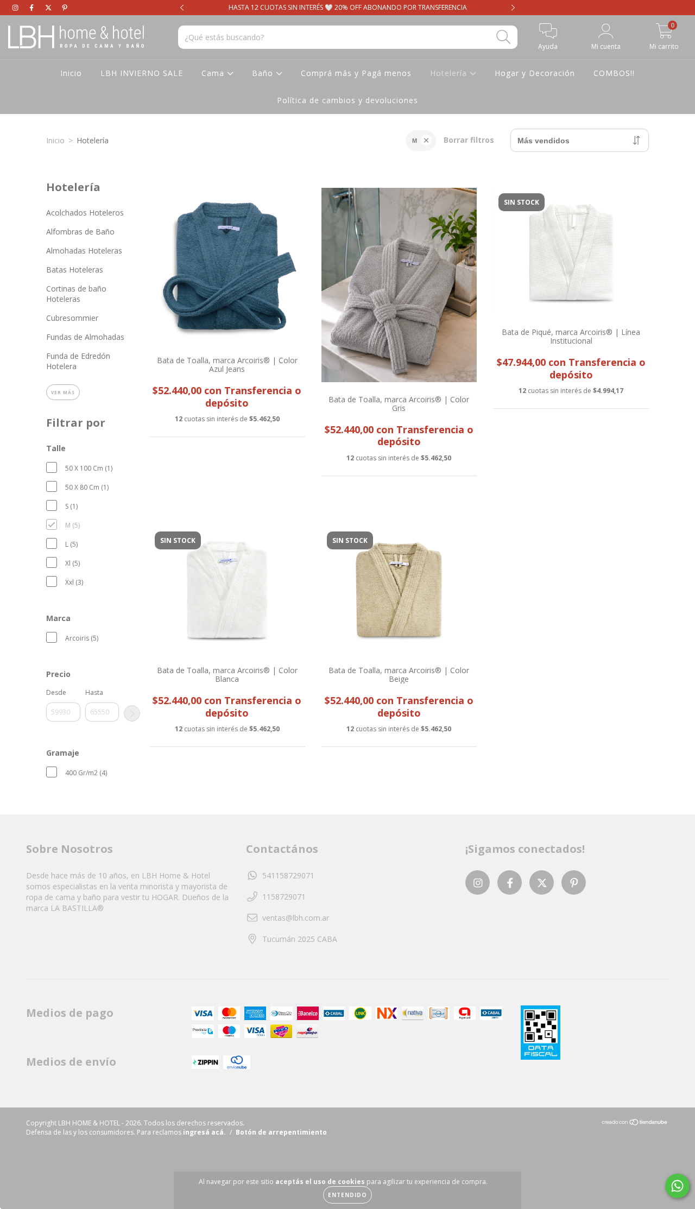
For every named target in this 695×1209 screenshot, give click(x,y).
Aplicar (132, 713)
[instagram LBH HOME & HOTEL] (16, 7)
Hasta (94, 692)
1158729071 (284, 896)
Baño (264, 73)
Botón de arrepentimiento (281, 1132)
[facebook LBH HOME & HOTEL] (32, 7)
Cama (214, 73)
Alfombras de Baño (80, 231)
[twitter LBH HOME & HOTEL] (49, 7)
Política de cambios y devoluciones (347, 100)
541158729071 (288, 875)
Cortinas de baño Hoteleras (76, 293)
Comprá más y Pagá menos (356, 73)
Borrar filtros (469, 140)
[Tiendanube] (635, 1123)
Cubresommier (72, 318)
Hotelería (450, 73)
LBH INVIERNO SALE (141, 73)
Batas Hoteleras (74, 269)
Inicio (71, 73)
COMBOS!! (614, 73)
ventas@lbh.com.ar (295, 918)
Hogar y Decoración (535, 73)
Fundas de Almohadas (85, 337)
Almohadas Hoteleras (84, 250)
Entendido (347, 1195)
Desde (56, 692)
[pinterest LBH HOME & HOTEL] (65, 7)
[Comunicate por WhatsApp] (677, 1186)
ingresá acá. (204, 1132)
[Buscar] (503, 37)
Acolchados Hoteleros (85, 212)
